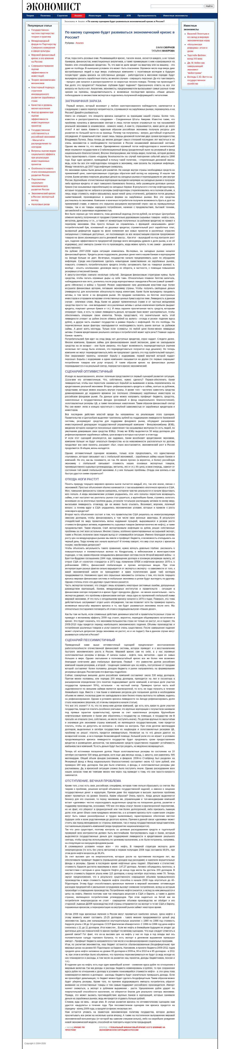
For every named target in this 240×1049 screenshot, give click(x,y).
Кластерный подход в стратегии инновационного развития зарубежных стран (43, 94)
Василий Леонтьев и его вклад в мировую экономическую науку (198, 37)
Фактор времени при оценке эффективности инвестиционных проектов (42, 119)
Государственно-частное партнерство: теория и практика (43, 33)
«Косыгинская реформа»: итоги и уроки (197, 48)
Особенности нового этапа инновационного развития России (43, 172)
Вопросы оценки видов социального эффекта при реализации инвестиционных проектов (43, 158)
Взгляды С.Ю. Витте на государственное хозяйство (199, 80)
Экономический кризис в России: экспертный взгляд (43, 197)
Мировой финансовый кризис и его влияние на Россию (43, 58)
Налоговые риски (40, 204)
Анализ (80, 43)
